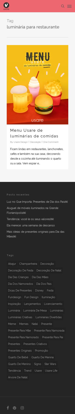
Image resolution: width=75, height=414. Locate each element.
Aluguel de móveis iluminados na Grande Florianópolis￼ (32, 210)
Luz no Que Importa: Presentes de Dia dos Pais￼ (37, 201)
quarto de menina (42, 357)
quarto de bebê (18, 357)
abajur (12, 263)
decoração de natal (49, 270)
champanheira (28, 263)
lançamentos (32, 303)
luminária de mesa (35, 310)
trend (27, 370)
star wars (50, 364)
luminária (14, 310)
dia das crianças (18, 277)
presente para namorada (49, 330)
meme (12, 323)
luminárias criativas (20, 317)
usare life (51, 370)
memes (23, 323)
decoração (47, 263)
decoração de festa (20, 270)
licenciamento (53, 303)
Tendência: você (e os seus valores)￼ (30, 219)
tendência (14, 370)
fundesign (14, 297)
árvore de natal (18, 377)
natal (35, 323)
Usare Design (21, 142)
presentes (14, 343)
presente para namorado (23, 337)
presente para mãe (19, 330)
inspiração (14, 303)
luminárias (56, 310)
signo (37, 364)
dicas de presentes (20, 290)
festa (50, 290)
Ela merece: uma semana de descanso (31, 225)
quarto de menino (19, 364)
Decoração (35, 142)
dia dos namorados (20, 283)
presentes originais (20, 350)
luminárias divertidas (49, 317)
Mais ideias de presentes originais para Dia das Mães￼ (35, 234)
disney (39, 290)
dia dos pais (44, 283)
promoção (41, 350)
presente (46, 323)
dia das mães (40, 277)
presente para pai (52, 337)
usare (38, 370)
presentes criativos (35, 343)
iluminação (48, 297)
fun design (31, 297)
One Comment (50, 142)
